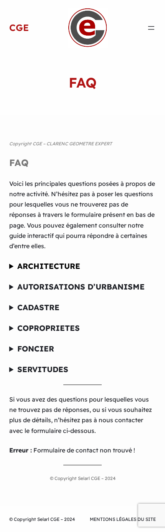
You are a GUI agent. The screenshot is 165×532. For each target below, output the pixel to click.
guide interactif (31, 235)
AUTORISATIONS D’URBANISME (81, 286)
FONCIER (35, 348)
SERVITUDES (42, 369)
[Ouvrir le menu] (151, 28)
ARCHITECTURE (48, 266)
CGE (19, 27)
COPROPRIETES (48, 328)
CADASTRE (38, 307)
